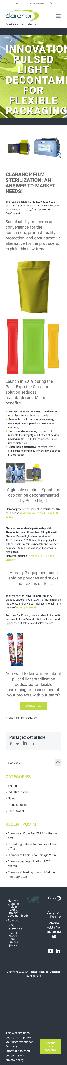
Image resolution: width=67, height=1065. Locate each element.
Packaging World (26, 608)
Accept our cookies (50, 1046)
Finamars (35, 976)
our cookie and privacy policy (15, 1057)
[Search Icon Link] (51, 3)
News (11, 798)
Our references (13, 927)
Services (13, 920)
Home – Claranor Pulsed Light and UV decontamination (13, 908)
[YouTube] (50, 951)
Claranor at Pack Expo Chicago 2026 (32, 855)
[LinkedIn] (58, 951)
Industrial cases (29, 718)
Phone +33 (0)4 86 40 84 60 (54, 930)
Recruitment (16, 811)
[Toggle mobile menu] (58, 16)
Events (12, 786)
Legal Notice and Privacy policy (13, 939)
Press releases (17, 805)
